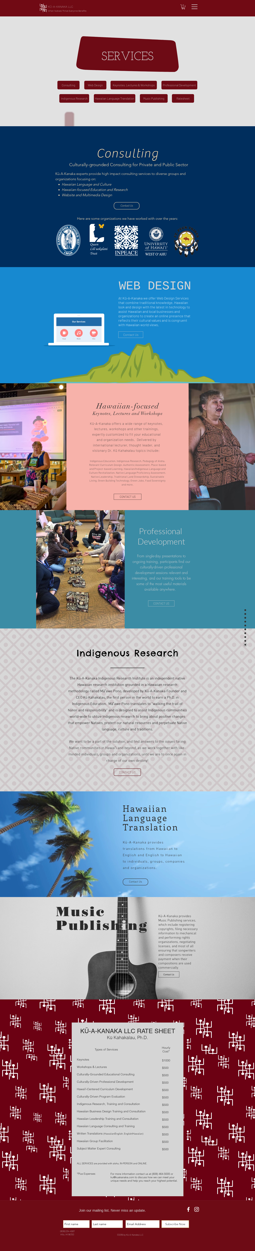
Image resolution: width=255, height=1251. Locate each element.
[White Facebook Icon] (188, 1209)
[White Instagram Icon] (196, 1209)
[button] (183, 6)
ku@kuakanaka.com (122, 1177)
